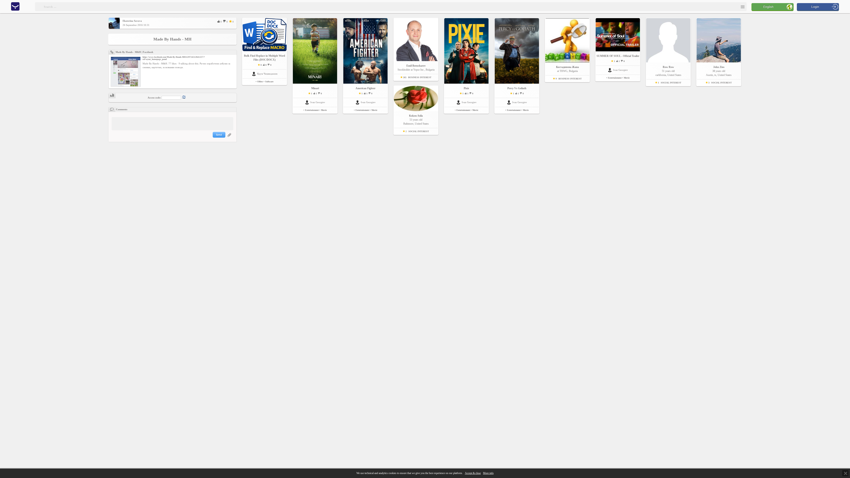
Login (815, 6)
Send (219, 134)
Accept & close (473, 473)
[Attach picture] (230, 137)
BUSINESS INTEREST (419, 77)
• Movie (323, 110)
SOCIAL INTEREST (418, 131)
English (768, 6)
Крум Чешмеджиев (267, 73)
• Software (268, 81)
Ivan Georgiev (317, 102)
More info (488, 473)
